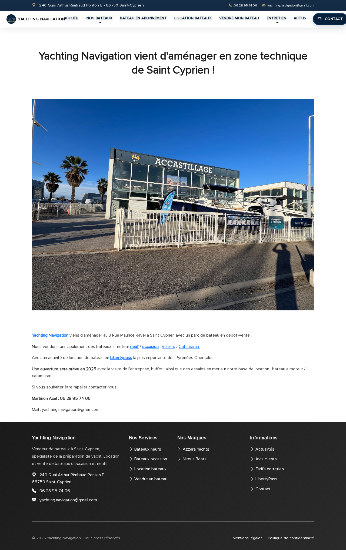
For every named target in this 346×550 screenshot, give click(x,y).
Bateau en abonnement (143, 18)
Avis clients (265, 459)
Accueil (71, 18)
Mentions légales (247, 538)
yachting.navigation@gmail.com (290, 6)
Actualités (264, 449)
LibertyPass (265, 479)
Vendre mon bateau (239, 18)
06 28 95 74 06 (245, 6)
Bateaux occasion (150, 459)
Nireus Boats (194, 459)
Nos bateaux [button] (99, 18)
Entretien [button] (277, 18)
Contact (262, 489)
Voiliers (168, 346)
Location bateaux (193, 18)
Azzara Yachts (195, 449)
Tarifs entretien (269, 469)
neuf (134, 346)
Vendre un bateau (150, 479)
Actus (300, 18)
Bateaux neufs (147, 449)
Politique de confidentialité (291, 538)
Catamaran (189, 346)
